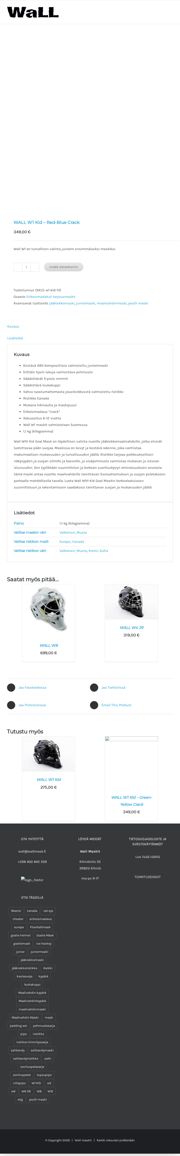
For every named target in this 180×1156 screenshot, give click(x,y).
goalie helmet (20, 935)
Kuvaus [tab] (13, 326)
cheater (18, 919)
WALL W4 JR (131, 627)
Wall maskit (83, 1140)
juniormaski (85, 303)
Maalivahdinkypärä (32, 1001)
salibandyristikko (25, 1058)
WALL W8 (48, 645)
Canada (78, 541)
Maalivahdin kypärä (32, 992)
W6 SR (26, 1091)
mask (49, 1017)
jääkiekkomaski (61, 303)
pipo (23, 1034)
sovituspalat (22, 1075)
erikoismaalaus (41, 919)
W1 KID (36, 1083)
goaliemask (21, 943)
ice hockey (43, 943)
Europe (65, 541)
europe (19, 927)
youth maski (138, 303)
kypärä (43, 976)
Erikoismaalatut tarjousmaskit (50, 297)
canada (32, 910)
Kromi (93, 551)
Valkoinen (67, 532)
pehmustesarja (44, 1025)
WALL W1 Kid (48, 779)
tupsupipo (44, 1075)
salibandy (18, 1050)
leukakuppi (32, 984)
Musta (82, 532)
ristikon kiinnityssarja (32, 1042)
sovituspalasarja (32, 1066)
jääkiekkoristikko (24, 968)
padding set (18, 1025)
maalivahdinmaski (112, 303)
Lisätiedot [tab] (15, 338)
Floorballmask (40, 927)
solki (47, 1058)
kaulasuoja (24, 976)
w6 (13, 1091)
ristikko (38, 1034)
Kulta (104, 551)
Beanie (16, 910)
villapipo (19, 1083)
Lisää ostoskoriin (63, 267)
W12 (50, 1091)
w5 (49, 1083)
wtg (20, 1099)
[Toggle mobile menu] (171, 10)
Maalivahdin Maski (25, 1017)
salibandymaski (42, 1050)
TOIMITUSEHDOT (148, 877)
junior (20, 951)
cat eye (48, 910)
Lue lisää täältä (147, 857)
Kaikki (47, 968)
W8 (39, 1091)
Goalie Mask (45, 935)
